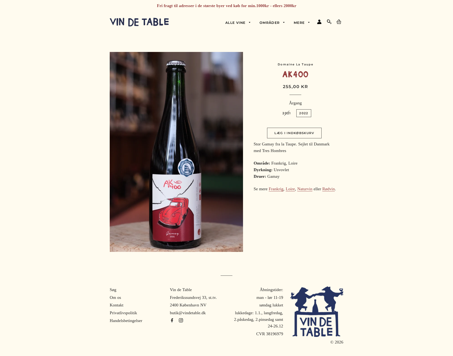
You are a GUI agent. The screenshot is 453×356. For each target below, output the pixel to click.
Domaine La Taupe (295, 64)
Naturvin (304, 188)
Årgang (295, 103)
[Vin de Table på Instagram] (181, 320)
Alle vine (236, 23)
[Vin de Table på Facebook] (172, 320)
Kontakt (116, 305)
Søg (113, 289)
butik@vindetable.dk (188, 312)
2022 (303, 113)
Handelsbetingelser (126, 320)
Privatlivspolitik (123, 312)
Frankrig (276, 188)
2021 (286, 113)
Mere (300, 23)
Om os (115, 297)
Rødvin (328, 188)
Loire (290, 188)
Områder (270, 23)
